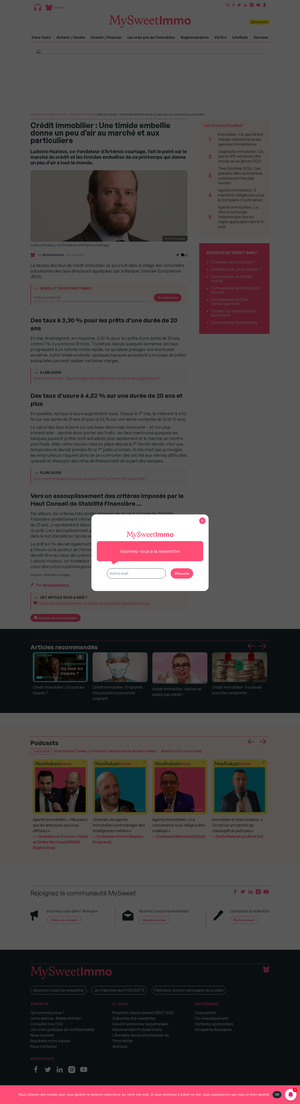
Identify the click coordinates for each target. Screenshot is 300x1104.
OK (277, 1094)
